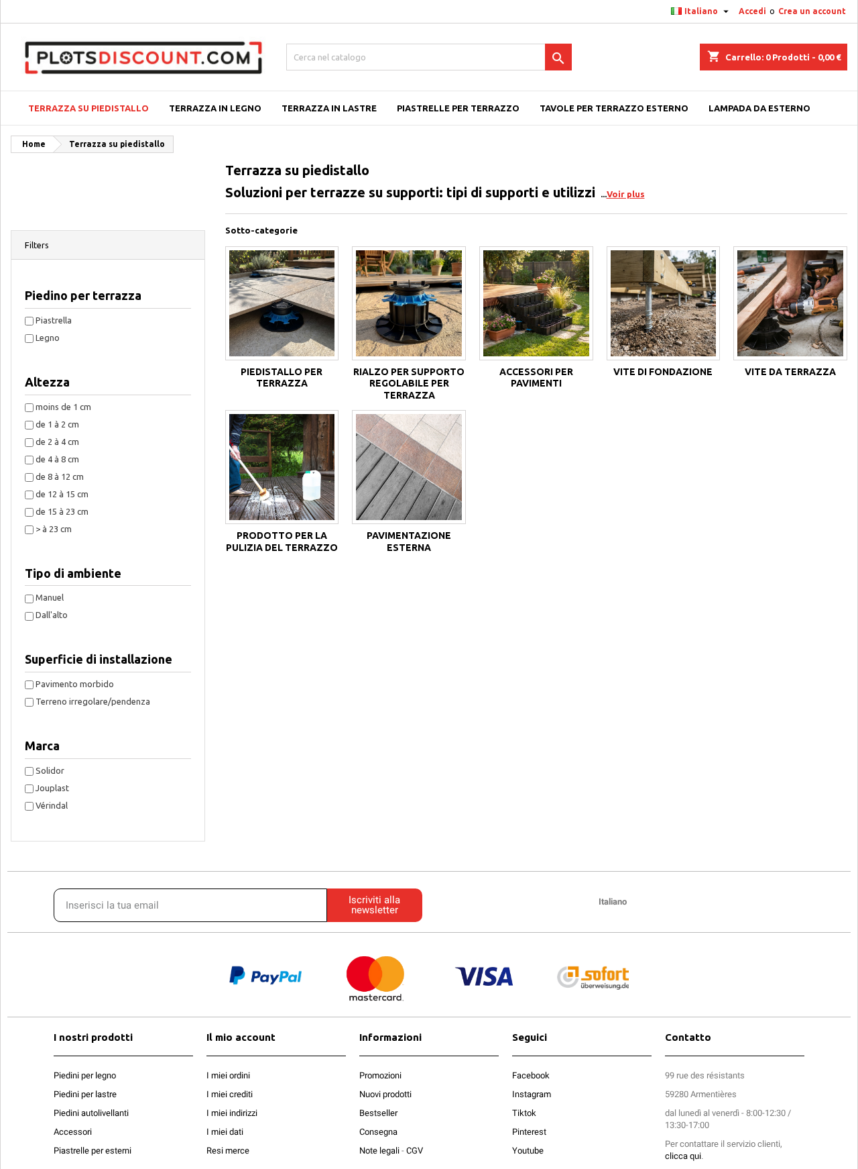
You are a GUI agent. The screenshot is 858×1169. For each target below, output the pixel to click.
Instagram (531, 1094)
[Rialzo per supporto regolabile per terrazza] (409, 303)
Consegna (378, 1132)
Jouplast (52, 788)
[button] (107, 245)
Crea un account (812, 11)
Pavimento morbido (75, 684)
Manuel (50, 597)
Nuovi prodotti (385, 1094)
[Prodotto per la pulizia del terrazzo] (282, 467)
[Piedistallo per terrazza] (282, 303)
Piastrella (54, 320)
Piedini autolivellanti (91, 1113)
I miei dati (224, 1132)
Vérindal (52, 805)
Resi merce (227, 1151)
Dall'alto (52, 614)
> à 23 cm (54, 528)
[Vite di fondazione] (664, 303)
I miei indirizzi (231, 1113)
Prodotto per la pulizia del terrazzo (282, 541)
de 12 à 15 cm (62, 494)
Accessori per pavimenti (536, 377)
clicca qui (683, 1156)
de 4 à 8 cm (57, 459)
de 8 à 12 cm (60, 476)
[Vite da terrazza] (790, 303)
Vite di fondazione (663, 371)
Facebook (531, 1075)
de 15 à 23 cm (62, 511)
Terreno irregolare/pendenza (93, 701)
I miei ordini (228, 1075)
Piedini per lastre (85, 1094)
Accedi (752, 11)
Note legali (379, 1151)
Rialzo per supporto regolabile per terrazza (409, 383)
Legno (48, 337)
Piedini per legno (85, 1075)
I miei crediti (229, 1094)
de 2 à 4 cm (57, 441)
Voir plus (626, 194)
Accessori (73, 1132)
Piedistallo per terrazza (281, 377)
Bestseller (378, 1113)
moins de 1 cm (63, 406)
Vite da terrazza (790, 371)
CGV (414, 1151)
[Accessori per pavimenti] (536, 303)
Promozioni (380, 1075)
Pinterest (529, 1132)
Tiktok (524, 1113)
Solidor (50, 770)
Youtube (528, 1151)
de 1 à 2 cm (57, 424)
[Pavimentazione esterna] (409, 467)
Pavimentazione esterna (409, 541)
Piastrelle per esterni (92, 1151)
